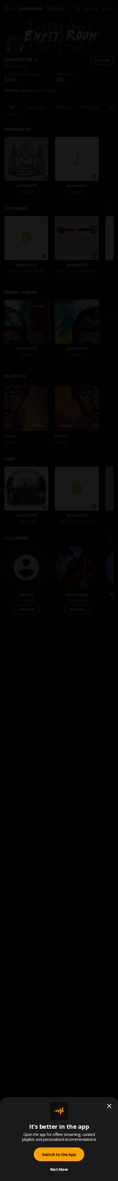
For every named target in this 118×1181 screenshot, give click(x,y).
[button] (59, 590)
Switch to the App (59, 1154)
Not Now (59, 1169)
